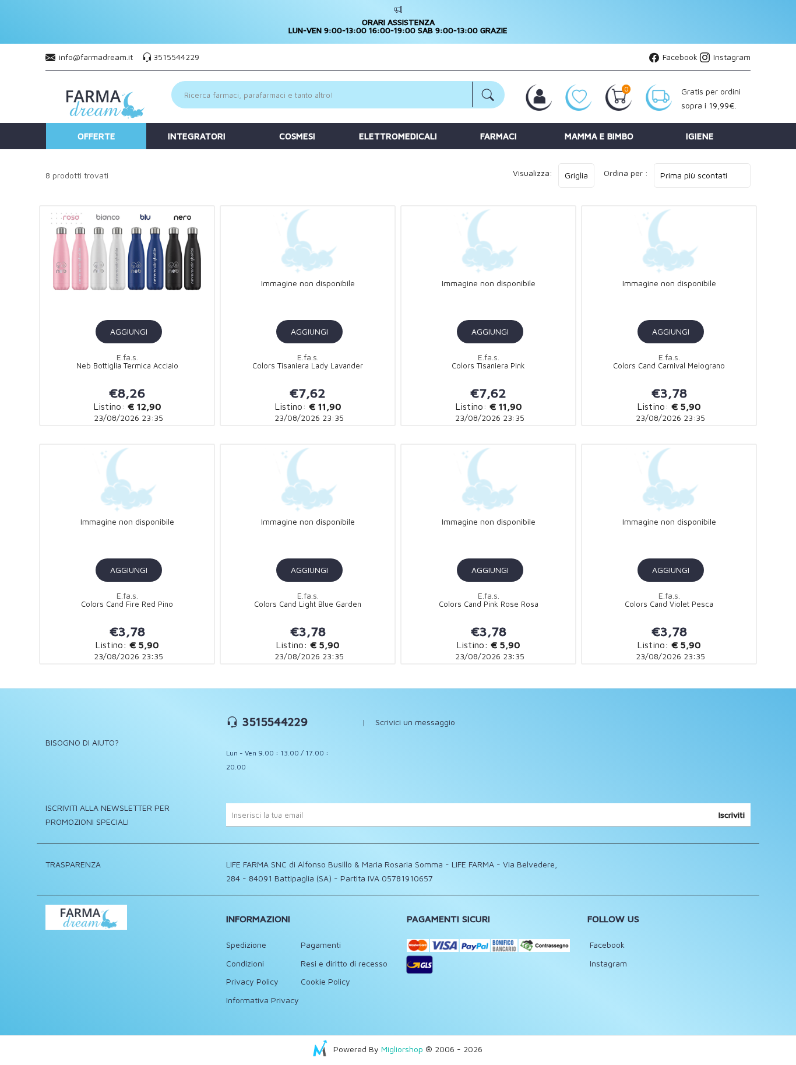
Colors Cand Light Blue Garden (307, 604)
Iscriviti (731, 815)
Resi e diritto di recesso (344, 963)
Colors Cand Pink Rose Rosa (488, 604)
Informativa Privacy (262, 1000)
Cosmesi (297, 136)
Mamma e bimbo (599, 136)
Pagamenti (321, 945)
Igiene (700, 136)
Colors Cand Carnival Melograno (669, 365)
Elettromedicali (398, 136)
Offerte (96, 136)
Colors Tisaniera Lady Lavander (307, 365)
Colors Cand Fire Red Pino (127, 604)
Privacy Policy (252, 981)
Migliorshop (402, 1049)
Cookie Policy (325, 981)
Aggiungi (128, 331)
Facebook (679, 57)
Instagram (731, 57)
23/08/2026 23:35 (127, 418)
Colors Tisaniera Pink (488, 365)
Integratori (197, 136)
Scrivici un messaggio (415, 722)
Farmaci (498, 136)
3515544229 (176, 57)
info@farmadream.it (96, 57)
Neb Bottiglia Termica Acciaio (127, 365)
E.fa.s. (127, 357)
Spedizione (246, 945)
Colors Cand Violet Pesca (669, 604)
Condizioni (245, 963)
